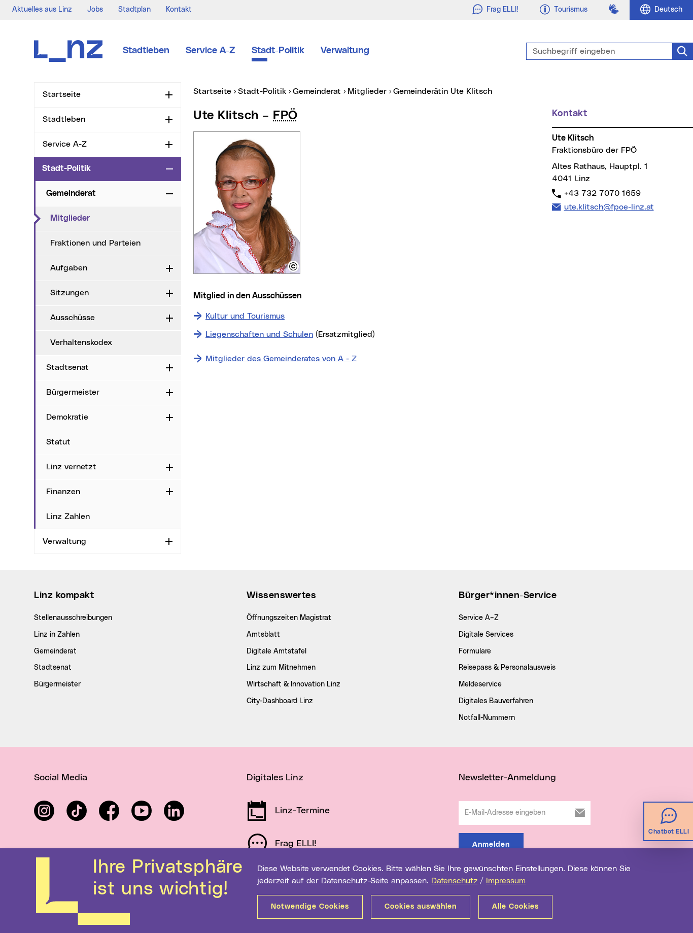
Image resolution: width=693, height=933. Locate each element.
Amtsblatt (263, 634)
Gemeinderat (71, 193)
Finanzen (63, 492)
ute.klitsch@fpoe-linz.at (609, 206)
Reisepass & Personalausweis (507, 667)
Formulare (475, 651)
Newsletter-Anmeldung (507, 777)
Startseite (62, 94)
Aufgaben (68, 268)
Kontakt (179, 9)
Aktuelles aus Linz (42, 9)
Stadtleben (146, 50)
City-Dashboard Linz (280, 701)
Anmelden (491, 844)
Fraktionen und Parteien (95, 243)
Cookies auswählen (421, 906)
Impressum (506, 881)
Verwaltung (345, 50)
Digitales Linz (275, 777)
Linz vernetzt (71, 467)
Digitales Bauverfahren (496, 701)
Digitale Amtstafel (276, 651)
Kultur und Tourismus (245, 316)
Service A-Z (210, 50)
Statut (58, 442)
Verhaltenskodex (81, 342)
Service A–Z (479, 617)
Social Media (60, 777)
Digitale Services (486, 634)
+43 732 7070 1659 (602, 193)
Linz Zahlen (68, 516)
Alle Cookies (515, 906)
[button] (293, 266)
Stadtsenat (67, 367)
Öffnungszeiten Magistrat (289, 617)
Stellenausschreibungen (73, 617)
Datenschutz (454, 881)
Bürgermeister (72, 392)
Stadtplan (134, 9)
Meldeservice (480, 684)
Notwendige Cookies (310, 906)
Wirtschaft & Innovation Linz (293, 684)
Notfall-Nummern (487, 717)
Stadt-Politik (278, 50)
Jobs (95, 9)
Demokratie (67, 417)
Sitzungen (69, 293)
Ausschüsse (72, 318)
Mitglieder (112, 218)
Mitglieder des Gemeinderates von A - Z (281, 359)
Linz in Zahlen (57, 634)
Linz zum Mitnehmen (281, 667)
